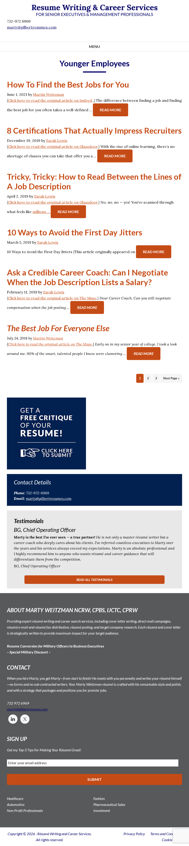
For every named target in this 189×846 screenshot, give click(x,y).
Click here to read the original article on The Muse (52, 298)
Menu (94, 46)
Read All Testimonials (94, 580)
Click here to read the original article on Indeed (50, 100)
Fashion (99, 798)
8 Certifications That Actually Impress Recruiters (94, 130)
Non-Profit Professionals (25, 810)
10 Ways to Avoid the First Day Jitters (74, 232)
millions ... (41, 211)
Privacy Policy (134, 833)
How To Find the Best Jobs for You (68, 84)
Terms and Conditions (166, 833)
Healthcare (15, 798)
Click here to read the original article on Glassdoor (52, 146)
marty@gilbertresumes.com (48, 498)
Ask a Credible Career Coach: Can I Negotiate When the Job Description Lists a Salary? (87, 277)
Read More (110, 110)
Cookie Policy (172, 839)
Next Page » (171, 378)
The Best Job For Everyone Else (58, 328)
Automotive (15, 804)
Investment (101, 810)
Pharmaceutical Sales (109, 804)
